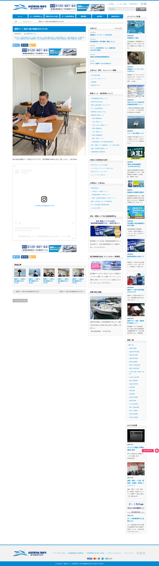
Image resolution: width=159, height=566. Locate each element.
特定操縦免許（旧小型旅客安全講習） (103, 141)
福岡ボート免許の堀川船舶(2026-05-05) (78, 281)
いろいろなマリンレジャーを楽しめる (102, 168)
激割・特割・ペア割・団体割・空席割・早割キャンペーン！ (135, 483)
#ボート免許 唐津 (21, 37)
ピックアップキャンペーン (99, 78)
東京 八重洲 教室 (134, 407)
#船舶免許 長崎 (55, 39)
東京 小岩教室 (133, 410)
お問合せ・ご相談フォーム (100, 191)
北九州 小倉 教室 (134, 377)
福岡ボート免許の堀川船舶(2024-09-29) (27, 291)
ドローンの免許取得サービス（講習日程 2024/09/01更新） (102, 49)
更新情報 (93, 82)
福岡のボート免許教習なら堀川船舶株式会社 (78, 563)
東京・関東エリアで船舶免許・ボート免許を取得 (105, 145)
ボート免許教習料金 (68, 16)
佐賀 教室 (132, 387)
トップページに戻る (20, 300)
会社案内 (111, 4)
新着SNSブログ (31, 34)
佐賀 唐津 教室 (133, 384)
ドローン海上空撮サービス (135, 133)
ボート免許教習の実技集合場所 (100, 204)
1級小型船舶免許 (97, 118)
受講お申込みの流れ (52, 16)
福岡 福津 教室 (133, 358)
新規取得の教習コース (97, 115)
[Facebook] (141, 553)
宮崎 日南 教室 (133, 397)
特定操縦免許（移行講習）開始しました (102, 41)
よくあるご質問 (122, 4)
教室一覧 (131, 345)
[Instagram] (144, 553)
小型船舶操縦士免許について (99, 98)
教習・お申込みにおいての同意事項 (101, 201)
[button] (157, 451)
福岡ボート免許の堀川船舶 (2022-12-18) (19, 281)
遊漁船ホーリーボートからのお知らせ (135, 70)
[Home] (16, 21)
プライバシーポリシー (115, 553)
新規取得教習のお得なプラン (135, 258)
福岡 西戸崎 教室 (134, 351)
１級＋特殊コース (97, 121)
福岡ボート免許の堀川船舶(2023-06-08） (34, 281)
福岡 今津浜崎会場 (134, 365)
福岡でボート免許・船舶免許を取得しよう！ (135, 322)
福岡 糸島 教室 (133, 355)
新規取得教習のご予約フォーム (101, 194)
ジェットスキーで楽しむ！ (99, 175)
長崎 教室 (132, 390)
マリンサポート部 (59, 553)
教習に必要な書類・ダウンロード (100, 105)
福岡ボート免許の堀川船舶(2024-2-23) (63, 281)
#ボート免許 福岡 (45, 37)
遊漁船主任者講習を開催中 (135, 192)
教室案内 (83, 16)
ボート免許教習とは (36, 16)
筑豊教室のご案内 (133, 38)
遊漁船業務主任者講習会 (98, 151)
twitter (142, 4)
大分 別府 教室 (133, 404)
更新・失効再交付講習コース (99, 148)
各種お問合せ (134, 4)
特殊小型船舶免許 (97, 135)
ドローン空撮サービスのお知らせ (100, 63)
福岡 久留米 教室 (134, 368)
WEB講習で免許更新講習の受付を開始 (136, 224)
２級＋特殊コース (97, 131)
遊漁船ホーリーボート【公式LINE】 (101, 35)
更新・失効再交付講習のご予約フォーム (103, 198)
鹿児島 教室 (132, 400)
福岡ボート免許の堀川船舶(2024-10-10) (71, 291)
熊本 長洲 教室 (133, 380)
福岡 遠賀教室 (133, 361)
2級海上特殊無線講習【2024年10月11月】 (134, 165)
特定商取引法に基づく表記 (95, 553)
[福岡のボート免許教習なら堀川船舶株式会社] (29, 8)
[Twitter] (138, 553)
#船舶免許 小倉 (35, 39)
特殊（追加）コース (98, 138)
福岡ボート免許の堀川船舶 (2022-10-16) (135, 291)
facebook (145, 4)
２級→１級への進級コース (100, 125)
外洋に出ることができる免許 (99, 165)
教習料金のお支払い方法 (98, 111)
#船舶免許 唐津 (24, 39)
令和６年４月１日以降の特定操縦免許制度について (135, 103)
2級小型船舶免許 (97, 128)
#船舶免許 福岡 (45, 39)
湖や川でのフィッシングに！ (99, 171)
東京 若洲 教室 (133, 414)
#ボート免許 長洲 (68, 37)
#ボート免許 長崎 (56, 37)
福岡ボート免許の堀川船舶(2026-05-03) (48, 281)
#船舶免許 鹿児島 (76, 39)
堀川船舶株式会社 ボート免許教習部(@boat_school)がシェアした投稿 (44, 236)
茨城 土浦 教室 (133, 417)
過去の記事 (118, 28)
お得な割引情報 (95, 75)
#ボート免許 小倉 (33, 37)
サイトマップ (129, 553)
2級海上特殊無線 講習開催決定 (99, 57)
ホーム (20, 16)
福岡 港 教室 (133, 348)
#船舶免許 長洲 (65, 39)
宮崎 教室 (132, 394)
